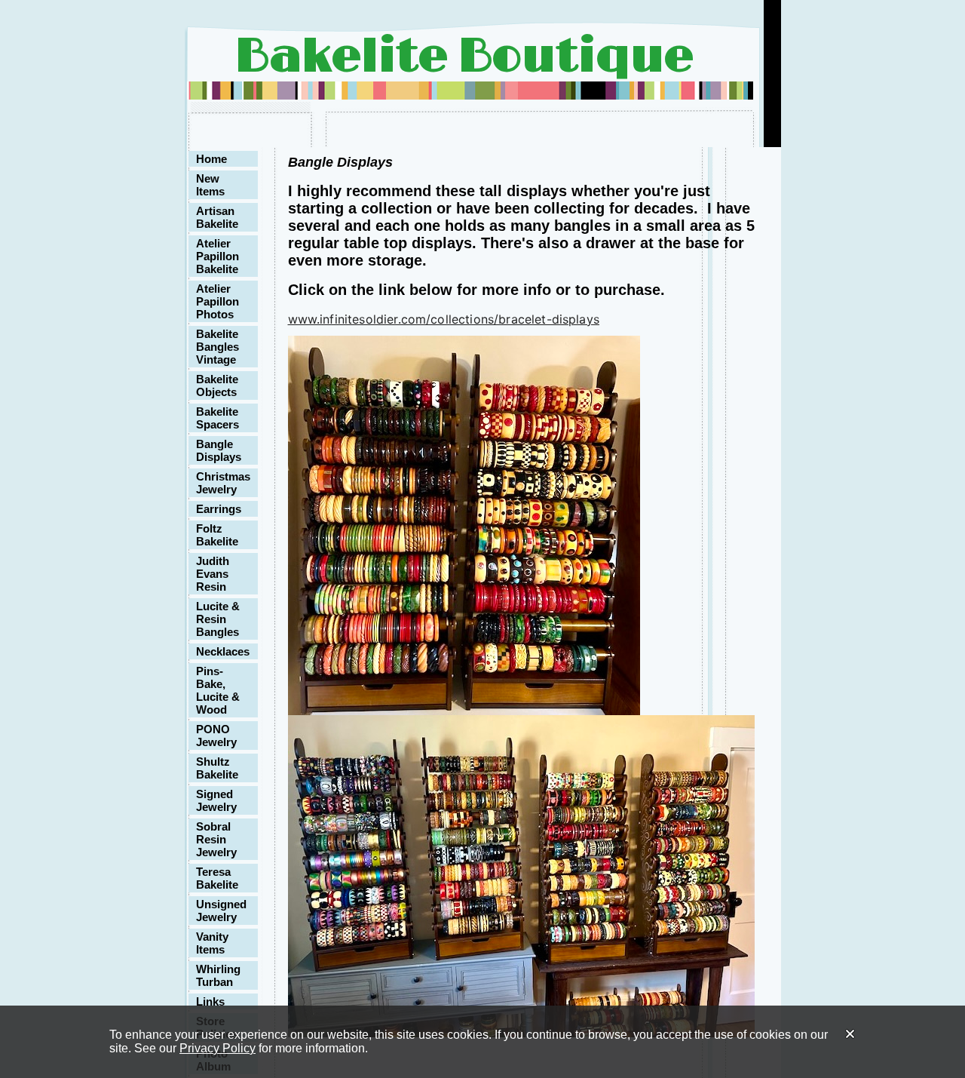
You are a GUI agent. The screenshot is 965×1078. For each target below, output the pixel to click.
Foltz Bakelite (217, 535)
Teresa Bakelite (217, 878)
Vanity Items (212, 943)
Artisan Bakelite (217, 217)
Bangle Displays (218, 450)
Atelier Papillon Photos (217, 301)
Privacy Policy (217, 1048)
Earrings (218, 508)
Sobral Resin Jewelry (216, 839)
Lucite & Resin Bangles (218, 619)
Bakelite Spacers (217, 418)
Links (210, 1001)
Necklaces (223, 651)
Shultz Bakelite (217, 768)
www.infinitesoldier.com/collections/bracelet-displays (443, 319)
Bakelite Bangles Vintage (217, 346)
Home (211, 158)
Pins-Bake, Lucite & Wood (218, 690)
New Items (210, 185)
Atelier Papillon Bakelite (217, 256)
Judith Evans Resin (212, 573)
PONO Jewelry (216, 735)
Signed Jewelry (216, 800)
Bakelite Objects (217, 385)
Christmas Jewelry (223, 483)
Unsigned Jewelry (221, 910)
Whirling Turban (218, 975)
